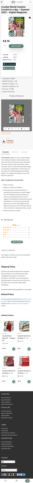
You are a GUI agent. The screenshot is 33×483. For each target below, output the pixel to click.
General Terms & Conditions (8, 433)
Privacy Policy (4, 430)
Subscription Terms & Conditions (19, 303)
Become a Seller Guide (6, 413)
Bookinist (6, 343)
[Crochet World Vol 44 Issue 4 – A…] (24, 326)
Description (5, 152)
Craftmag (9, 141)
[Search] (30, 2)
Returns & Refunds (5, 397)
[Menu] (2, 2)
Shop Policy (24, 152)
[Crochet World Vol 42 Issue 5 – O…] (8, 361)
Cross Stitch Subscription (7, 446)
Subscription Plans (6, 448)
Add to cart (16, 46)
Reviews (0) (15, 152)
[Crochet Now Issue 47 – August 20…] (8, 326)
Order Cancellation (5, 402)
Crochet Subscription (6, 442)
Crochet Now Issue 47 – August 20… (8, 338)
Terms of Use (4, 428)
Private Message (10, 64)
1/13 (5, 128)
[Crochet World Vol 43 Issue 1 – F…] (24, 361)
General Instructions (6, 411)
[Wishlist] (5, 481)
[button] (30, 17)
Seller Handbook (5, 415)
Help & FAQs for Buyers (7, 404)
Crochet (4, 333)
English (6, 461)
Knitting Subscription (6, 444)
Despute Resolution (6, 399)
